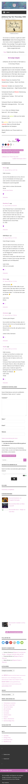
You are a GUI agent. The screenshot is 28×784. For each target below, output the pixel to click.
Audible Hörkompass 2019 (19, 158)
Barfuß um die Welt (12, 675)
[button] (3, 145)
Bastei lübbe (5, 681)
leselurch (6, 716)
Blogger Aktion (11, 150)
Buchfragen (20, 150)
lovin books (6, 713)
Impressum (6, 758)
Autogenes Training (19, 679)
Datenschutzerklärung (8, 441)
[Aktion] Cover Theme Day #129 (10, 156)
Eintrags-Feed (7, 737)
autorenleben (5, 686)
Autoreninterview (5, 679)
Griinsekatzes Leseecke (9, 703)
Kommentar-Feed (8, 739)
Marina (4, 279)
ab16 (20, 683)
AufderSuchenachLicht (6, 683)
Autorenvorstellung (15, 683)
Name (3, 419)
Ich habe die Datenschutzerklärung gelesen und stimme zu (14, 444)
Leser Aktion (15, 152)
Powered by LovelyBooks (8, 489)
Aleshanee (5, 313)
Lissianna (13, 19)
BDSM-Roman (17, 681)
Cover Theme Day (6, 152)
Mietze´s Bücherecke (9, 718)
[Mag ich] (3, 194)
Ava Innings (18, 677)
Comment (5, 397)
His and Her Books (8, 707)
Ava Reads (6, 711)
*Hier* (5, 52)
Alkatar (17, 675)
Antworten (5, 197)
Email (3, 425)
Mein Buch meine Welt (9, 705)
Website (4, 432)
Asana (13, 679)
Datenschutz (7, 754)
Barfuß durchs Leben (6, 677)
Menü (7, 12)
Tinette (4, 346)
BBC (2, 675)
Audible (10, 679)
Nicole (4, 167)
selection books (7, 714)
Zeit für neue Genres (8, 190)
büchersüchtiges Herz (9, 720)
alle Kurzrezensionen (14, 632)
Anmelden (6, 735)
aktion (4, 150)
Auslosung (11, 681)
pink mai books (7, 709)
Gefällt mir (7, 147)
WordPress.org (7, 741)
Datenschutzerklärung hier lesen (9, 438)
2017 (10, 686)
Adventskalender (22, 675)
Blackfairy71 (6, 203)
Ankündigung (13, 677)
